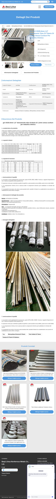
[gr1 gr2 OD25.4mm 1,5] (18, 44)
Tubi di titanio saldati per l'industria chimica (41, 407)
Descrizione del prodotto (31, 72)
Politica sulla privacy (5, 497)
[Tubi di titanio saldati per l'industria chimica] (41, 394)
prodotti (8, 26)
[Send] (52, 496)
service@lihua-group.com (11, 470)
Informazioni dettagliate (11, 72)
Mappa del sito (11, 497)
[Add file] (29, 496)
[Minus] (52, 466)
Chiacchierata (49, 6)
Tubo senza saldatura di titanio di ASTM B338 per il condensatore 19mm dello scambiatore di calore (14, 374)
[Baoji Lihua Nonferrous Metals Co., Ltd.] (9, 7)
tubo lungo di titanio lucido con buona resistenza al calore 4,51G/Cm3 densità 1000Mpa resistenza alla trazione (14, 407)
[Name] (48, 2)
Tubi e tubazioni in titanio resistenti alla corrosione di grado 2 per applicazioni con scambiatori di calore (14, 441)
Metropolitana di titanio (17, 26)
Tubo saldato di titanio (35, 334)
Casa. (3, 26)
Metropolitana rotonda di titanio (16, 334)
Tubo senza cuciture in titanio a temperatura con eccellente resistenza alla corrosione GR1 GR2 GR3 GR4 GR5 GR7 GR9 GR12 (41, 374)
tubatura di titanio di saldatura (11, 337)
